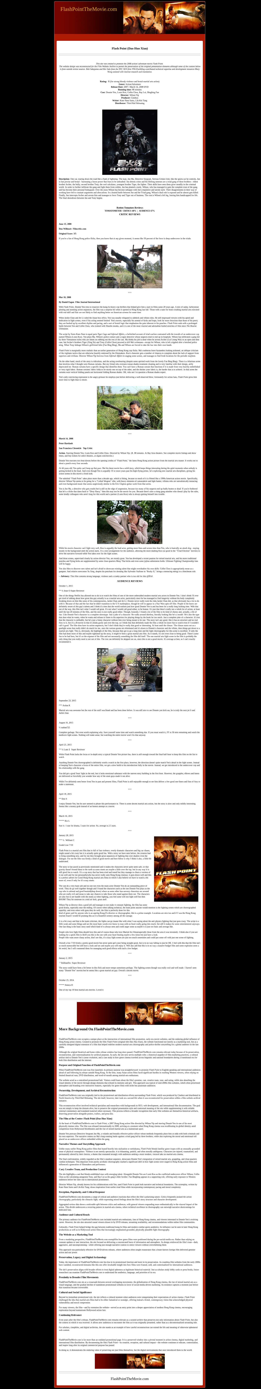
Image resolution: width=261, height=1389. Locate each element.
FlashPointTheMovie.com (88, 9)
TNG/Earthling (138, 69)
